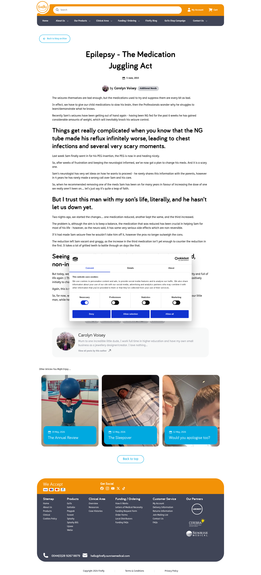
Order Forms (121, 515)
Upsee (70, 526)
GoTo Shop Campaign (175, 21)
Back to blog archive (57, 39)
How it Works (121, 504)
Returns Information (163, 511)
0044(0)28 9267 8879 (66, 556)
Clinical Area (102, 21)
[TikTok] (123, 489)
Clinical (46, 515)
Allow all (170, 314)
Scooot (70, 515)
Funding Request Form (126, 511)
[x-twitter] (118, 489)
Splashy (70, 519)
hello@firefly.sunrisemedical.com (110, 556)
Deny (91, 314)
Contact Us (198, 21)
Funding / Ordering (127, 21)
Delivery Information (163, 507)
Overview (93, 504)
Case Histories (95, 511)
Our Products (80, 21)
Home (45, 21)
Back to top (130, 459)
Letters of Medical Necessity (129, 507)
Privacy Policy (171, 571)
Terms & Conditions (134, 571)
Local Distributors (123, 519)
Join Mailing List (160, 515)
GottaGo (71, 507)
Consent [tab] (90, 268)
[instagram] (107, 489)
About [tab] (171, 268)
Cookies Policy (50, 519)
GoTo (69, 504)
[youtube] (112, 489)
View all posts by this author (92, 351)
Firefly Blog (151, 21)
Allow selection (130, 314)
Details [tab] (130, 268)
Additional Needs (148, 88)
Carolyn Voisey (125, 88)
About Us (60, 21)
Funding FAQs (121, 523)
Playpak (71, 511)
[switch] (115, 303)
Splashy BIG (72, 523)
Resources (94, 507)
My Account (197, 10)
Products (47, 511)
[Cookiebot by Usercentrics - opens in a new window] (177, 259)
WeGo (70, 530)
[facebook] (102, 489)
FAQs (155, 523)
